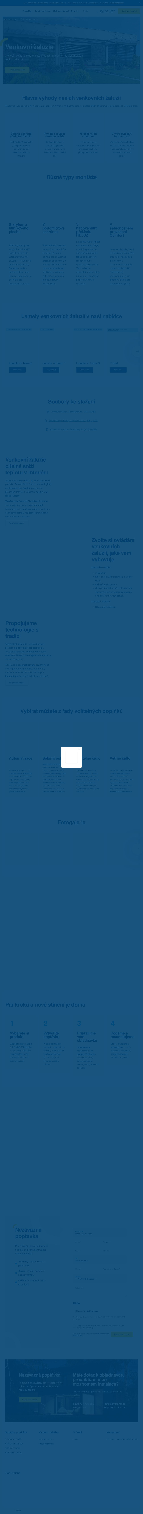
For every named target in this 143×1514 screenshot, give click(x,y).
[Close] (79, 750)
